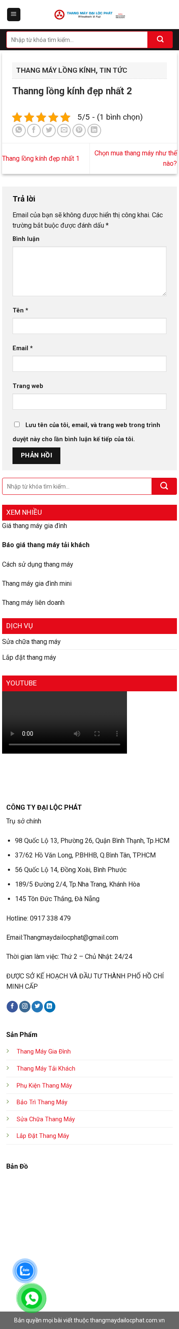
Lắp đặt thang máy (29, 657)
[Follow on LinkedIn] (49, 1006)
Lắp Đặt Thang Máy (43, 1136)
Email (22, 348)
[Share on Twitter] (49, 131)
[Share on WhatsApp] (19, 131)
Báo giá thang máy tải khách (46, 545)
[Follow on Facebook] (12, 1006)
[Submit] (160, 39)
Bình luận (26, 239)
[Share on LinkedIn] (94, 131)
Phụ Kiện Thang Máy (44, 1085)
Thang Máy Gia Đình (44, 1051)
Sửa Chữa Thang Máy (46, 1119)
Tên (20, 310)
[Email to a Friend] (64, 131)
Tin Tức (113, 70)
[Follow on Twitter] (37, 1006)
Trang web (27, 386)
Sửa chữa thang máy (31, 642)
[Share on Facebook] (34, 131)
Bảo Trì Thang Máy (42, 1102)
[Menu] (14, 15)
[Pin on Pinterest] (79, 131)
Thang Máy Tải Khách (46, 1068)
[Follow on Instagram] (24, 1006)
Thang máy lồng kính (56, 70)
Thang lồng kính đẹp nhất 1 (41, 158)
